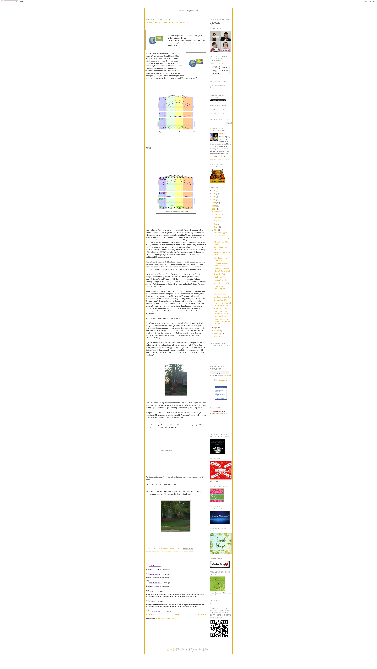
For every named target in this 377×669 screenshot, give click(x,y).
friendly (167, 551)
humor (223, 394)
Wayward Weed (220, 280)
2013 (214, 203)
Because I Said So (220, 300)
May (216, 230)
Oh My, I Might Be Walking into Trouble (220, 288)
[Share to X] (188, 549)
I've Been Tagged (220, 233)
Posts (214, 110)
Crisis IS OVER (219, 274)
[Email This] (184, 549)
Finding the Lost (220, 277)
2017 (214, 191)
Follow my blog (220, 398)
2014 (214, 200)
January (217, 337)
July (215, 224)
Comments (216, 113)
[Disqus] (175, 587)
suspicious (183, 551)
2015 (214, 197)
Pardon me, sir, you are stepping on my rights (222, 321)
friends (175, 551)
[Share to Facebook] (190, 549)
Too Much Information (222, 297)
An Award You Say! (221, 308)
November (218, 212)
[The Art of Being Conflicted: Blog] (210, 87)
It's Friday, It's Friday (222, 283)
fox (161, 551)
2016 (214, 194)
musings (217, 395)
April (216, 328)
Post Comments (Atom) (165, 619)
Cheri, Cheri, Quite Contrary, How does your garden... (222, 314)
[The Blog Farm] (220, 380)
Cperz (158, 548)
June (216, 227)
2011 (214, 209)
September (218, 218)
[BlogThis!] (186, 549)
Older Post (202, 614)
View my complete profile (220, 159)
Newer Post (149, 614)
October (217, 215)
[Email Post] (181, 548)
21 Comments (174, 548)
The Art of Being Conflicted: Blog (217, 85)
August (217, 221)
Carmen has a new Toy (222, 239)
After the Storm (220, 294)
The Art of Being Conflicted (219, 391)
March (216, 331)
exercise (155, 551)
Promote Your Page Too (215, 90)
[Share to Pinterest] (192, 549)
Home (176, 614)
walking (192, 551)
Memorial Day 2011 (221, 236)
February (217, 334)
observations (218, 394)
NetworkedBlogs (219, 387)
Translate (227, 375)
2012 (214, 206)
